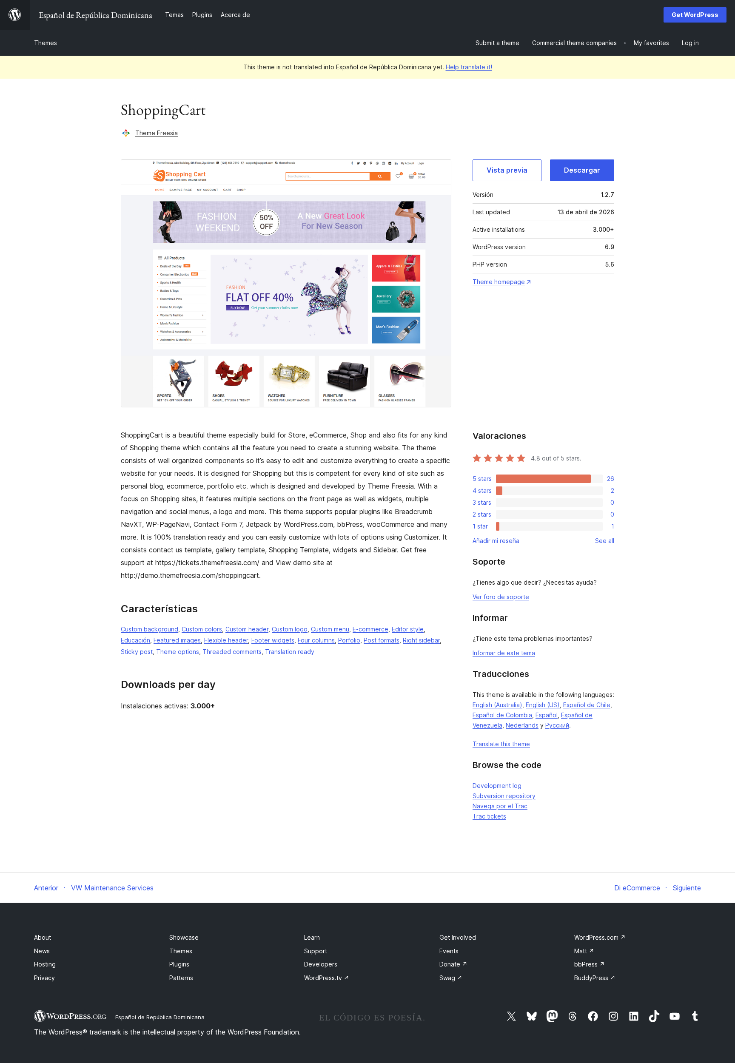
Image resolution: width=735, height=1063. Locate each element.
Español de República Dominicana (160, 1017)
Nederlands (522, 725)
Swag (450, 977)
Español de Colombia (502, 715)
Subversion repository (504, 795)
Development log (497, 785)
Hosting (45, 964)
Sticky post (137, 651)
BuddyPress (594, 977)
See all (604, 540)
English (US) (543, 704)
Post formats (381, 640)
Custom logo (290, 629)
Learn (312, 937)
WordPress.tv (326, 977)
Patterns (181, 977)
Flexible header (226, 640)
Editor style (408, 629)
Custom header (246, 629)
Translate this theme (501, 744)
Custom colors (202, 629)
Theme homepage (499, 281)
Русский (557, 725)
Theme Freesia (156, 132)
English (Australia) (497, 704)
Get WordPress (695, 14)
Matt (584, 951)
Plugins (179, 964)
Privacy (44, 977)
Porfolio (349, 640)
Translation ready (289, 651)
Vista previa (507, 170)
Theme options (177, 651)
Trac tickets (489, 816)
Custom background (149, 629)
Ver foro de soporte (501, 596)
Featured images (177, 640)
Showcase (184, 937)
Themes (45, 42)
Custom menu (330, 629)
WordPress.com (600, 937)
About (42, 937)
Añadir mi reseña (496, 540)
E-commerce (370, 629)
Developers (320, 964)
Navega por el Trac (500, 806)
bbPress (589, 964)
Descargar (582, 170)
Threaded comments (232, 651)
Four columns (316, 640)
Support (315, 951)
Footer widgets (272, 640)
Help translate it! (469, 67)
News (42, 951)
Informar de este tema (504, 653)
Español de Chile (586, 704)
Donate (453, 964)
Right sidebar (421, 640)
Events (449, 951)
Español (547, 715)
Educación (135, 640)
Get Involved (457, 937)
